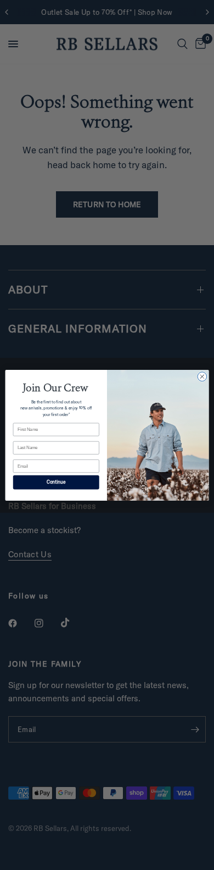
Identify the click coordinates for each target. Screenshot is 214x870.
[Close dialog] (202, 376)
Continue (56, 482)
